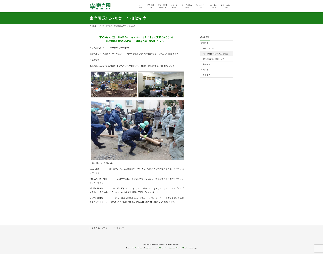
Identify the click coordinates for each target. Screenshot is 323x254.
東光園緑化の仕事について (213, 59)
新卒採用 (204, 43)
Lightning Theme (152, 248)
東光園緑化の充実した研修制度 (215, 54)
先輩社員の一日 (209, 48)
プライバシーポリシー (100, 228)
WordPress (138, 248)
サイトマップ (118, 228)
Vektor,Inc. (185, 248)
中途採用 (204, 70)
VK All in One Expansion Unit (169, 248)
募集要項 (206, 64)
